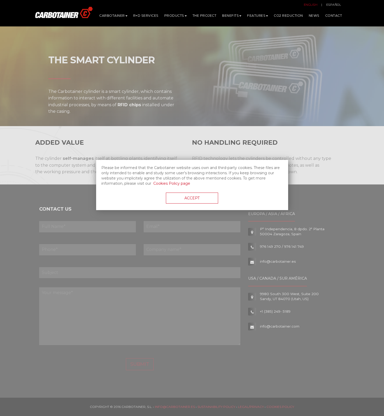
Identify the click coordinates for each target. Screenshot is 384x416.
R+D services (146, 16)
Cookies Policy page (171, 183)
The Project (205, 16)
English (311, 5)
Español (333, 5)
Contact (333, 16)
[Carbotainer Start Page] (64, 15)
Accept (192, 198)
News (314, 16)
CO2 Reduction (288, 16)
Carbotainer (112, 16)
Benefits (230, 16)
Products (174, 16)
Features (256, 16)
